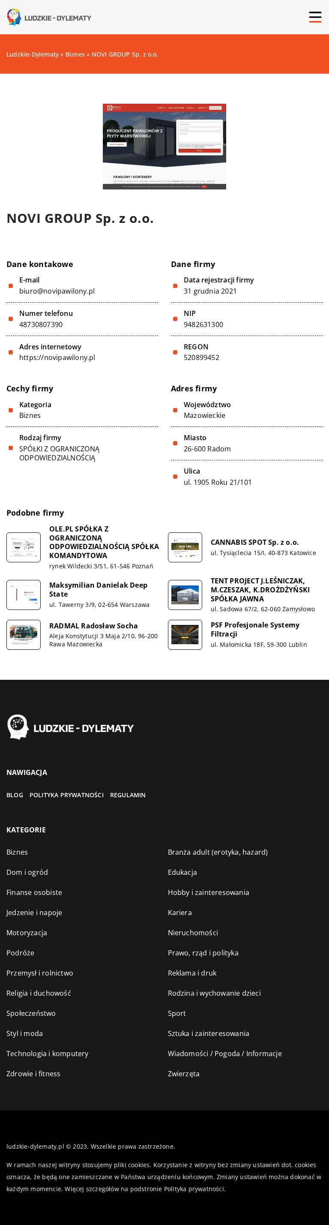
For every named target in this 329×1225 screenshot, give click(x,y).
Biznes (30, 415)
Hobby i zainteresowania (209, 892)
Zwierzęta (184, 1073)
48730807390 (41, 324)
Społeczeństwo (31, 1013)
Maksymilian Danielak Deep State (98, 590)
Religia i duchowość (38, 993)
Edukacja (182, 872)
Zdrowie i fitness (33, 1073)
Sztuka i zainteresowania (209, 1033)
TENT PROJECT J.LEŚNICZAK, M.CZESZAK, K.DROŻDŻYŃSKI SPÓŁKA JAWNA (260, 589)
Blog (14, 795)
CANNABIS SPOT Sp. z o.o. (255, 542)
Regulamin (128, 795)
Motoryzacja (26, 932)
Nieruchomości (193, 932)
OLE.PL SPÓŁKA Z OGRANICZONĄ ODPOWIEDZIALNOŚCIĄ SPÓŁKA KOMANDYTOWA (104, 542)
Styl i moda (24, 1033)
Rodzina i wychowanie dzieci (214, 993)
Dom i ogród (27, 872)
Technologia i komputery (47, 1053)
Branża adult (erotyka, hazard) (218, 852)
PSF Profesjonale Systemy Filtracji (255, 630)
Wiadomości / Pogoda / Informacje (225, 1053)
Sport (177, 1013)
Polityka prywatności (67, 795)
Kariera (180, 912)
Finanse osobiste (34, 892)
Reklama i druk (192, 973)
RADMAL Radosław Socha (93, 626)
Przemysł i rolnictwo (39, 973)
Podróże (20, 953)
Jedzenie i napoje (34, 912)
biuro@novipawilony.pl (57, 291)
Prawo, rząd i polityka (203, 953)
